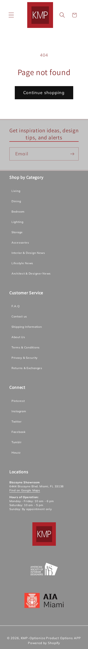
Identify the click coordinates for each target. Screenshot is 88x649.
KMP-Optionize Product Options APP (51, 638)
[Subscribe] (72, 153)
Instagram (18, 411)
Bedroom (18, 211)
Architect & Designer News (31, 273)
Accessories (20, 242)
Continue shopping (44, 92)
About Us (18, 337)
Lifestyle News (22, 263)
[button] (11, 15)
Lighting (17, 222)
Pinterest (18, 401)
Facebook (18, 432)
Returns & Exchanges (26, 368)
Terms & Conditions (25, 347)
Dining (16, 201)
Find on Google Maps (24, 490)
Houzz (16, 452)
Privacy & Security (24, 357)
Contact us (19, 316)
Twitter (16, 421)
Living (15, 191)
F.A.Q (15, 306)
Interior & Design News (28, 253)
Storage (17, 232)
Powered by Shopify (44, 643)
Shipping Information (26, 326)
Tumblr (16, 442)
